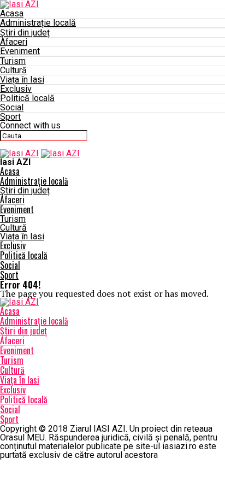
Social (11, 107)
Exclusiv (16, 89)
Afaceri (13, 42)
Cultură (13, 70)
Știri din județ (25, 32)
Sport (10, 116)
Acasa (11, 13)
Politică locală (27, 98)
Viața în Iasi (22, 79)
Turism (13, 61)
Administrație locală (38, 22)
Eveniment (20, 51)
